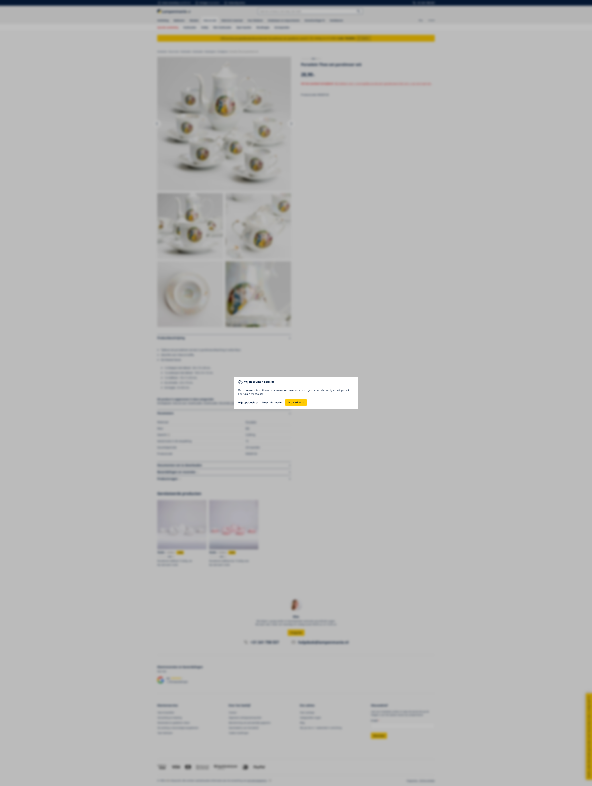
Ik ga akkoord (296, 402)
